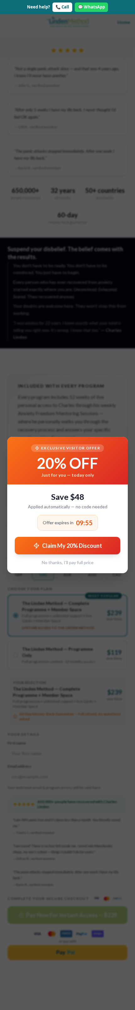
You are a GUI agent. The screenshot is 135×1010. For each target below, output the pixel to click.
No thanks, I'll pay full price (68, 562)
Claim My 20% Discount (72, 545)
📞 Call (62, 7)
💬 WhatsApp (91, 7)
